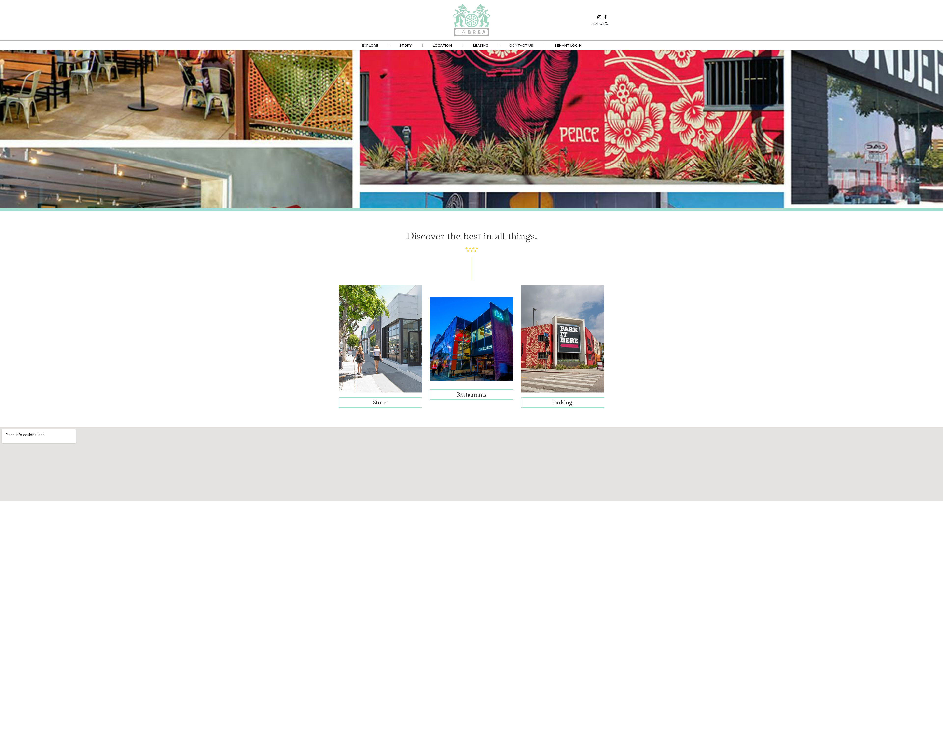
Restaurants (471, 394)
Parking (562, 402)
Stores (380, 402)
